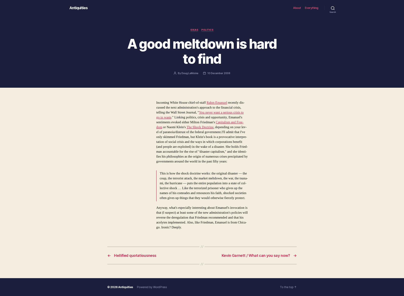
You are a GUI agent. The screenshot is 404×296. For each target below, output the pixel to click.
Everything (311, 7)
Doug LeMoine (189, 73)
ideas (194, 29)
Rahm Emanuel (217, 103)
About (297, 7)
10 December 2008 (218, 73)
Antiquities (78, 8)
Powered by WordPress (152, 287)
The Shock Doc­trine (200, 127)
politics (207, 29)
